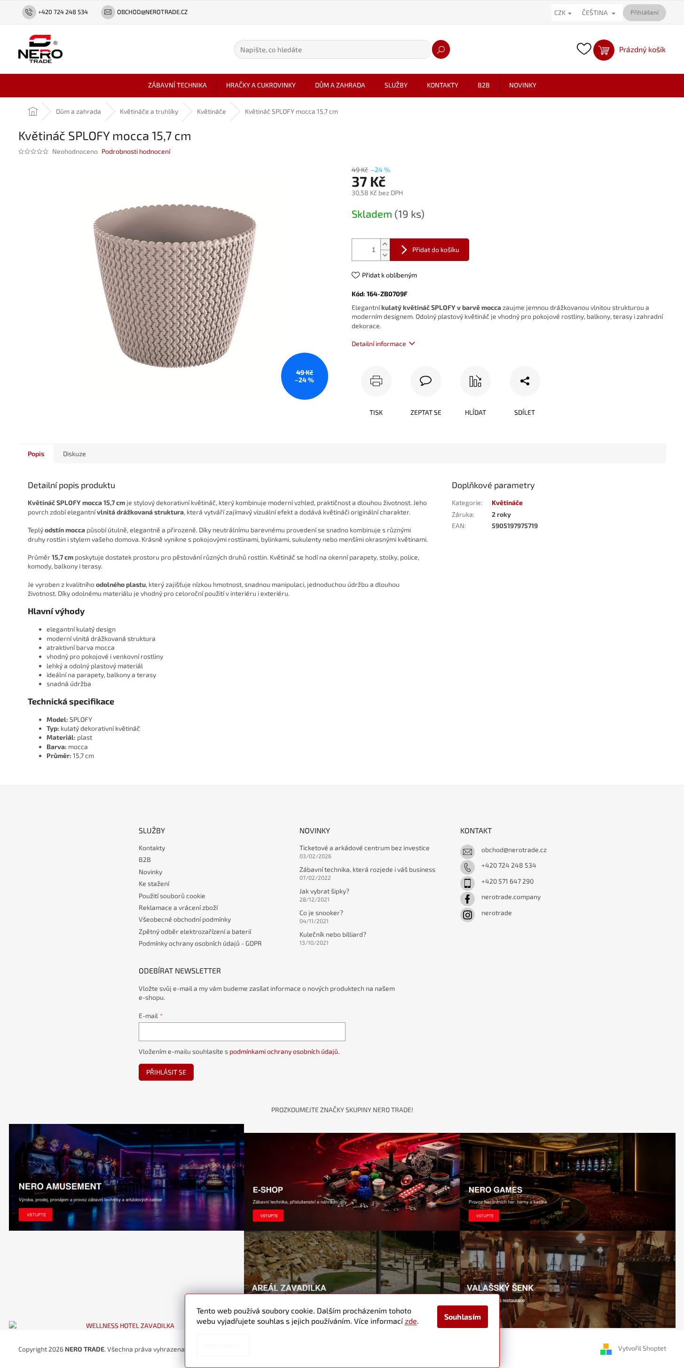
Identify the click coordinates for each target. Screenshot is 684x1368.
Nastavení (222, 1344)
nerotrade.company (511, 897)
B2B (145, 859)
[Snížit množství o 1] (385, 255)
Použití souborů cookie (172, 896)
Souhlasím (462, 1316)
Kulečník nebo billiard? (332, 934)
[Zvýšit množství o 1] (385, 244)
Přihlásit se (166, 1072)
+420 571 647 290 (507, 881)
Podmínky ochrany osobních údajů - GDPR (200, 943)
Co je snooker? (321, 913)
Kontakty (152, 848)
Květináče (507, 502)
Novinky (150, 872)
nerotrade (496, 913)
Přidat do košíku (435, 249)
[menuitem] (177, 85)
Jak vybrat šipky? (324, 891)
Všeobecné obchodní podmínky (185, 919)
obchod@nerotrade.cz (514, 850)
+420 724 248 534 (508, 865)
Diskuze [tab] (74, 454)
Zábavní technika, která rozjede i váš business (367, 869)
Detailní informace (379, 344)
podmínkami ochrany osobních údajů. (284, 1051)
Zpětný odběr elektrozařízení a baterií (195, 931)
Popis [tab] (36, 454)
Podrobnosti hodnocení (136, 151)
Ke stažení (154, 883)
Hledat (441, 49)
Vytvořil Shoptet (642, 1348)
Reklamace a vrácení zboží (178, 907)
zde (411, 1320)
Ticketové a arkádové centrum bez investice (364, 848)
